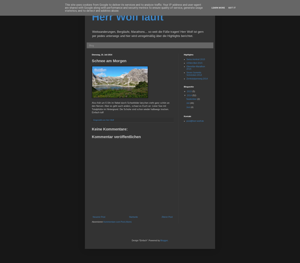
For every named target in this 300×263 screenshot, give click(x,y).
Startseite (133, 217)
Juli (188, 103)
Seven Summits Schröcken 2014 (194, 73)
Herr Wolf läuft (128, 17)
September (191, 99)
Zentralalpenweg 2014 (197, 79)
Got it (232, 8)
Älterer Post (167, 217)
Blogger (164, 240)
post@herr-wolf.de (195, 121)
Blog (91, 45)
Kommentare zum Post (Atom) (117, 222)
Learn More (218, 8)
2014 (189, 95)
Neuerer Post (99, 217)
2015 (189, 91)
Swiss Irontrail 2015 (195, 59)
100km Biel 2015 (194, 63)
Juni (188, 107)
